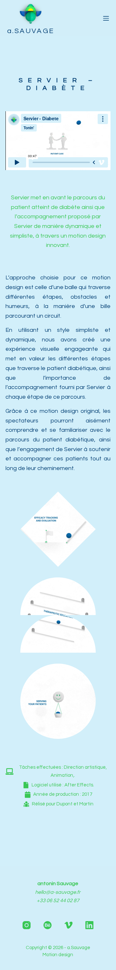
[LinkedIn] (89, 925)
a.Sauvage (78, 947)
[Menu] (106, 18)
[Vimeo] (68, 925)
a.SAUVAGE (30, 31)
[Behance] (48, 925)
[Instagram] (27, 925)
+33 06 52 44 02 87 (58, 900)
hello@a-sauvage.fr (58, 892)
